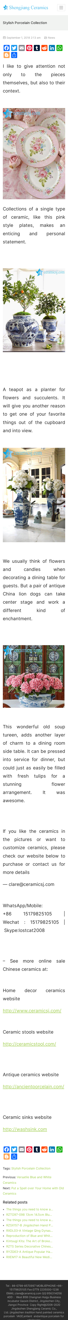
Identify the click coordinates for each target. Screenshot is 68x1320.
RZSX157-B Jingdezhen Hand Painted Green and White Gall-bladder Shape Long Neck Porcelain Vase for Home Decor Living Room (29, 1225)
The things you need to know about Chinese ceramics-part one (29, 1220)
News (51, 37)
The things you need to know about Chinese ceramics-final (29, 1209)
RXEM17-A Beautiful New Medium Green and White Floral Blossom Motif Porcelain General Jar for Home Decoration (29, 1257)
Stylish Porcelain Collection (30, 1168)
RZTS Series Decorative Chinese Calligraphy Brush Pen (29, 1246)
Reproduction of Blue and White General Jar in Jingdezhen (29, 1236)
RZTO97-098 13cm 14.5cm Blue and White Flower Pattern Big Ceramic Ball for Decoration (29, 1214)
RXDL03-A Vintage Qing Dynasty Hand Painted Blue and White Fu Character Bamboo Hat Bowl (29, 1230)
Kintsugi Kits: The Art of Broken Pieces (29, 1241)
